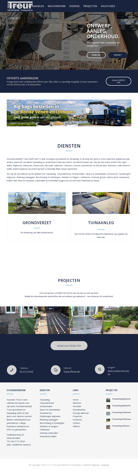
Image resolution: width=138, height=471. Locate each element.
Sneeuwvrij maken (48, 436)
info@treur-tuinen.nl (21, 444)
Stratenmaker (78, 173)
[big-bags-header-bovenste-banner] (69, 113)
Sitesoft (95, 464)
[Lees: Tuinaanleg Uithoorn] (108, 427)
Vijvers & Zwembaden (96, 173)
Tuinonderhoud (64, 173)
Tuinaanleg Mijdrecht (121, 399)
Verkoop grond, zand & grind (104, 177)
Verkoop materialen (49, 433)
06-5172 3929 (26, 371)
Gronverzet (112, 173)
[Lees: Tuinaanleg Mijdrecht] (108, 400)
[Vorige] (2, 38)
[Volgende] (135, 38)
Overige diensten (81, 413)
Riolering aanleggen (26, 177)
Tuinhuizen (85, 177)
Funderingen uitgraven (50, 416)
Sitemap (105, 464)
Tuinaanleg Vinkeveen (121, 412)
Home (76, 399)
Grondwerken (79, 409)
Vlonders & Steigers (49, 426)
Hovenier (77, 406)
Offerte (76, 426)
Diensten (77, 403)
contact (64, 168)
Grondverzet (46, 413)
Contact (38, 60)
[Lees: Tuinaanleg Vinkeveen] (108, 413)
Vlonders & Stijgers (70, 177)
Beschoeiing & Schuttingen (48, 177)
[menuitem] (16, 6)
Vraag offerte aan (72, 371)
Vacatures (77, 419)
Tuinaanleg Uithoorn (121, 426)
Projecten (16, 60)
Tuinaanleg (51, 173)
